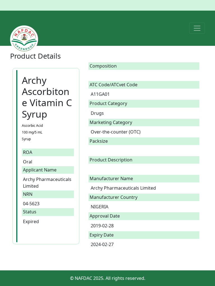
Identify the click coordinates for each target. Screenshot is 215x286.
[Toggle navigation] (197, 28)
